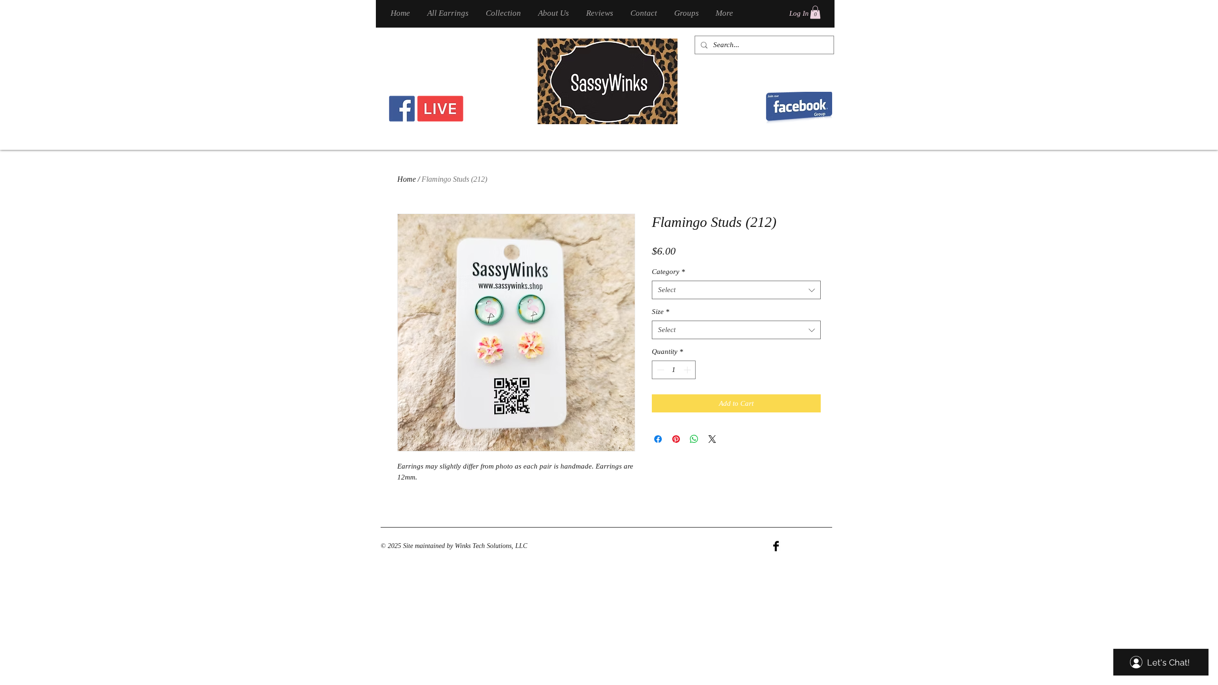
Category (668, 271)
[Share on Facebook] (658, 439)
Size (660, 311)
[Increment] (688, 370)
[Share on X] (712, 439)
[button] (815, 12)
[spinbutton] (674, 370)
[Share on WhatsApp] (694, 439)
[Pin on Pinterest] (676, 439)
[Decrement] (659, 370)
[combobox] (736, 290)
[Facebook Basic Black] (776, 546)
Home (406, 179)
